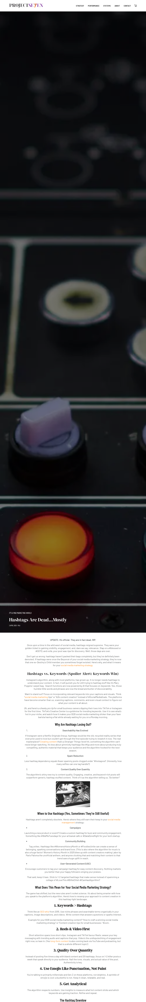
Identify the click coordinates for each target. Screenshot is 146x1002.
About (117, 5)
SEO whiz (44, 911)
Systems (107, 5)
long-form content (60, 941)
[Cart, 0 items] (135, 5)
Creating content (48, 741)
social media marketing (36, 697)
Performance (93, 5)
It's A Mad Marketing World (20, 612)
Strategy (80, 5)
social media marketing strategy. (77, 665)
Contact (127, 5)
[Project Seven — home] (26, 5)
